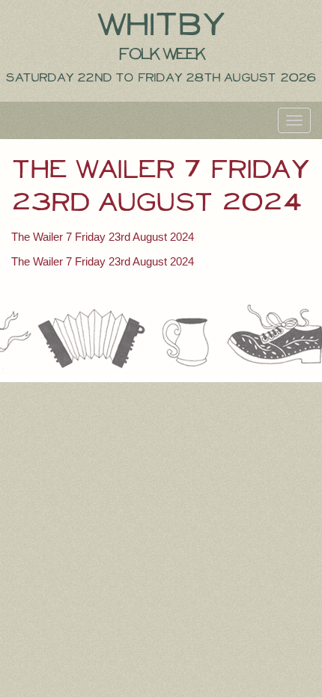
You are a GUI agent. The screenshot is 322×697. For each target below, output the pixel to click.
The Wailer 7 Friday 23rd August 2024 (102, 236)
